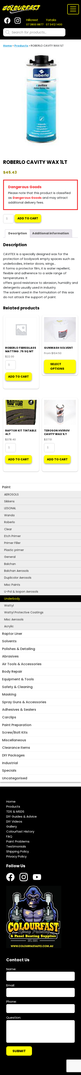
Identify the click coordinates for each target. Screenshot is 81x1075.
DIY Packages (13, 755)
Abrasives (10, 656)
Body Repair (12, 671)
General (10, 557)
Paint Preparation (16, 725)
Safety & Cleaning (17, 687)
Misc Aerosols (13, 619)
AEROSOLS (11, 494)
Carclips (9, 717)
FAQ (9, 836)
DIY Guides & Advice (21, 816)
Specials (9, 770)
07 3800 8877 (34, 22)
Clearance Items (16, 747)
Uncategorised (14, 778)
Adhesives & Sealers (19, 709)
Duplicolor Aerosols (17, 578)
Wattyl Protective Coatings (23, 612)
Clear (8, 529)
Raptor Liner (12, 633)
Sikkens (9, 501)
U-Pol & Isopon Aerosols (21, 591)
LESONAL (10, 508)
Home (7, 46)
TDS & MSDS (15, 811)
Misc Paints (12, 585)
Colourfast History (20, 831)
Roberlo (9, 522)
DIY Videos (14, 821)
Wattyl (9, 605)
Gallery (11, 826)
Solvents (9, 641)
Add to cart (27, 218)
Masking (9, 694)
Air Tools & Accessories (22, 664)
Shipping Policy (17, 851)
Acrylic (9, 626)
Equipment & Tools (18, 679)
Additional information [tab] (50, 233)
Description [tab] (17, 233)
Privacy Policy (16, 856)
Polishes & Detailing (18, 648)
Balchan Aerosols (16, 571)
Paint (6, 487)
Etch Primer (12, 536)
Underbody (12, 599)
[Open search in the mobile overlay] (34, 32)
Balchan (10, 564)
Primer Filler (12, 543)
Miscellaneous (14, 740)
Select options (57, 366)
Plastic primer (14, 550)
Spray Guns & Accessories (24, 702)
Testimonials (16, 846)
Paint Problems (17, 841)
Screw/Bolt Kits (15, 732)
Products (21, 46)
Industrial (10, 763)
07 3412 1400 (54, 22)
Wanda (9, 515)
